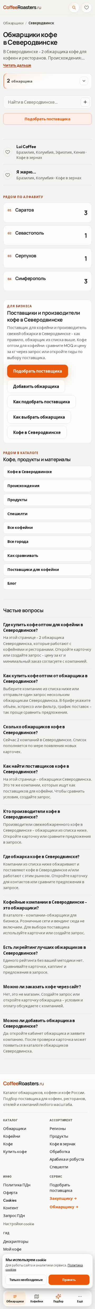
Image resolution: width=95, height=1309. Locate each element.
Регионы (58, 1128)
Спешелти (17, 513)
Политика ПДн (16, 1184)
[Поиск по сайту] (74, 7)
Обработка (60, 1151)
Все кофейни (20, 527)
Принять (69, 1280)
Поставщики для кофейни (33, 569)
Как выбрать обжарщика (39, 417)
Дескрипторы (15, 1241)
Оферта (10, 1192)
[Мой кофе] (86, 7)
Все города (17, 541)
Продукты (17, 499)
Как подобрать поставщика (41, 401)
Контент (10, 1207)
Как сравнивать (22, 555)
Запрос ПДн (14, 1215)
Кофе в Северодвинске (37, 432)
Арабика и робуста (67, 1159)
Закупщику (61, 1198)
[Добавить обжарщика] (84, 102)
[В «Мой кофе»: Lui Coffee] (7, 152)
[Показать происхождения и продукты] (84, 81)
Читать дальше (17, 65)
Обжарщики (13, 23)
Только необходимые (26, 1280)
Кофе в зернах (62, 1143)
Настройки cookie (18, 1223)
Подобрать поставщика (47, 119)
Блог (11, 583)
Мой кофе (12, 1249)
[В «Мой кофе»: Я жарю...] (7, 174)
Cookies (9, 1200)
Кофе (8, 1143)
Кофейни (11, 1136)
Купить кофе (15, 1151)
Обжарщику (62, 1206)
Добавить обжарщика (36, 386)
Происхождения (23, 485)
